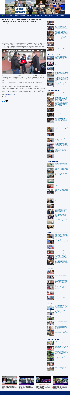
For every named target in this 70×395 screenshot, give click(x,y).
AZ (4, 15)
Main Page (12, 15)
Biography (17, 15)
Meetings (46, 15)
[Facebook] (62, 393)
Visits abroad (51, 15)
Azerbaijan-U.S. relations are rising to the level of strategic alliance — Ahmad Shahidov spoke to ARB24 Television (9, 387)
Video (3, 16)
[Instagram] (64, 393)
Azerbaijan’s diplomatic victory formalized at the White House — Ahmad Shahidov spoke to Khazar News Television (26, 387)
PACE (33, 15)
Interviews (56, 15)
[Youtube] (67, 393)
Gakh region (61, 15)
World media (37, 15)
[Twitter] (66, 393)
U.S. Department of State (24, 15)
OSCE (31, 15)
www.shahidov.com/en (10, 94)
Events (42, 15)
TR (8, 15)
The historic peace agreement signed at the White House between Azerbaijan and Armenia (21, 374)
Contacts (7, 16)
